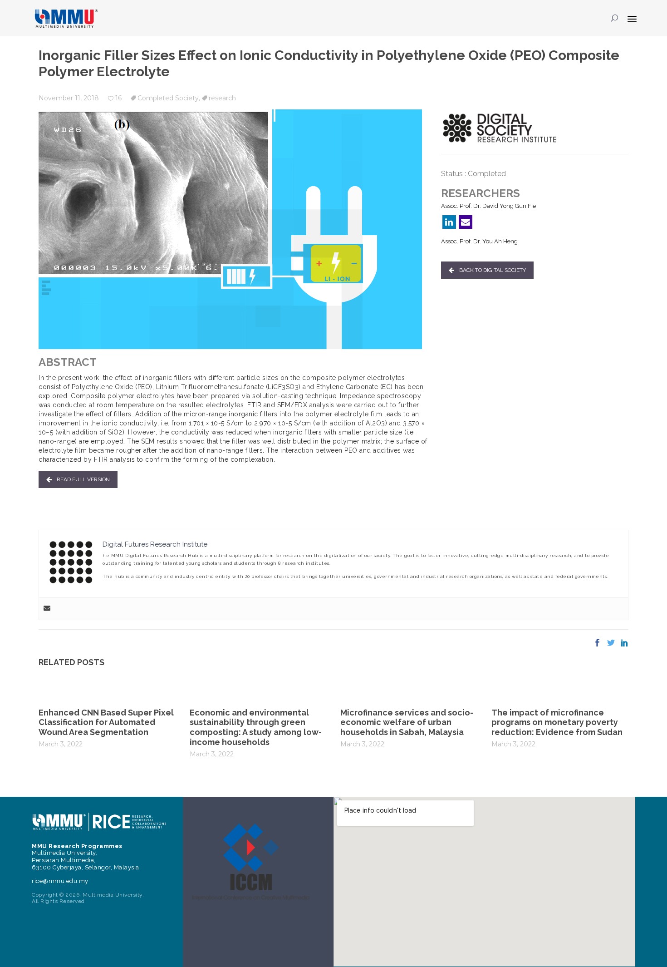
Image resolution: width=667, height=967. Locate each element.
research (222, 98)
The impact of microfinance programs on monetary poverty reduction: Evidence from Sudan (557, 722)
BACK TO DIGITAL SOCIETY (492, 270)
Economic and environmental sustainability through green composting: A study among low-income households (256, 727)
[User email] (47, 609)
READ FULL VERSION (83, 479)
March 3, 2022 (61, 744)
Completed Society (168, 98)
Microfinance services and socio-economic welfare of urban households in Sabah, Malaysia (406, 722)
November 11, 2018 (69, 98)
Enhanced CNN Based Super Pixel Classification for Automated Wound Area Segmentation (106, 722)
